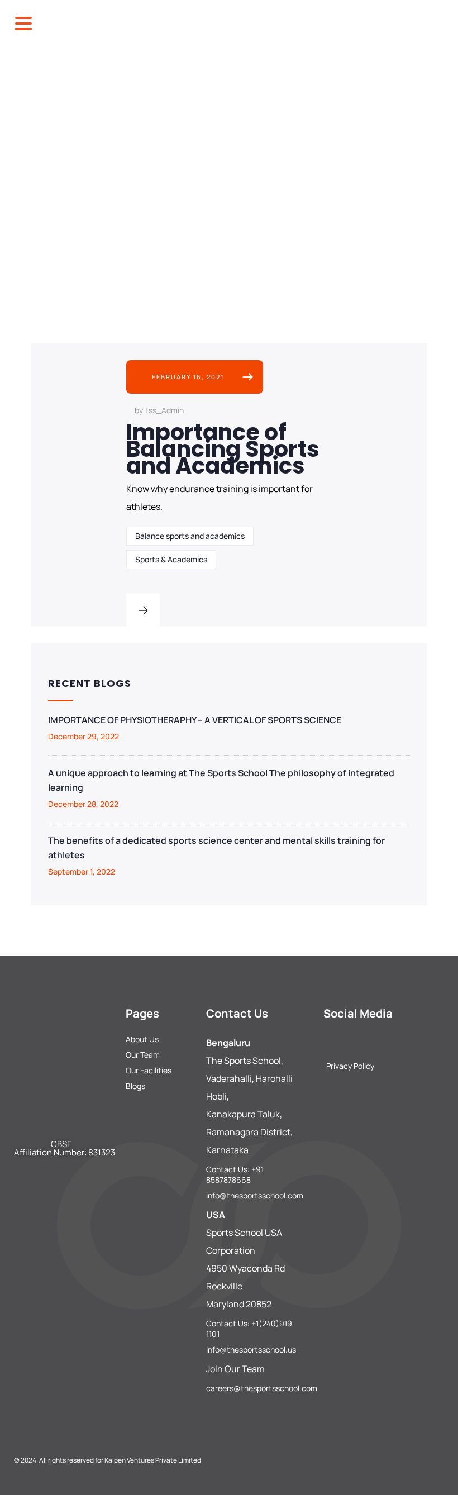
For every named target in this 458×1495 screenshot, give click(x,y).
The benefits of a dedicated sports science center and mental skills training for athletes (216, 847)
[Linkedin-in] (384, 1039)
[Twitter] (365, 1039)
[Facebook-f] (327, 1039)
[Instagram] (346, 1039)
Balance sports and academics (190, 536)
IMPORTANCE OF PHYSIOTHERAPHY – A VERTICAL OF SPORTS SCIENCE (194, 720)
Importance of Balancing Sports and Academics (222, 449)
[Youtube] (403, 1039)
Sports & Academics (171, 559)
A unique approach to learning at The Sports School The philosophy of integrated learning (221, 780)
